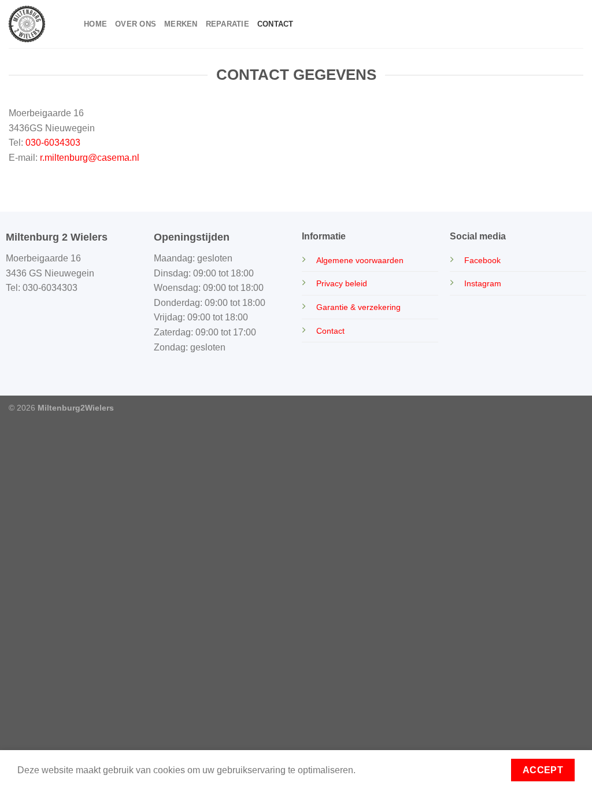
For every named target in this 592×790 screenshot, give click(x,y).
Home (95, 24)
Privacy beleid (341, 283)
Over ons (135, 24)
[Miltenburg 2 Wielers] (37, 24)
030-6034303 (52, 142)
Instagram (482, 283)
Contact (275, 24)
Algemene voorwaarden (360, 260)
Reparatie (227, 24)
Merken (181, 24)
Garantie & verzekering (358, 307)
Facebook (482, 260)
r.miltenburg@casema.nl (89, 158)
